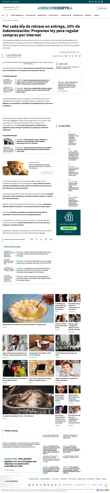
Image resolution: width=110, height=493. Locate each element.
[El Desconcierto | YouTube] (99, 1)
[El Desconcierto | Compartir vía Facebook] (66, 56)
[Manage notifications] (106, 485)
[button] (102, 8)
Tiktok (52, 485)
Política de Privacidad (67, 484)
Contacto (100, 484)
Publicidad (93, 484)
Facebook (29, 485)
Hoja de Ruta (53, 15)
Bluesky (59, 485)
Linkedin (44, 485)
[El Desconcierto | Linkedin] (102, 1)
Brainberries (34, 162)
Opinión (87, 15)
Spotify (48, 485)
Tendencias (41, 15)
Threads (56, 485)
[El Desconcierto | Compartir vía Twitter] (69, 56)
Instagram (37, 485)
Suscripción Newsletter (80, 484)
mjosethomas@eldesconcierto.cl (26, 491)
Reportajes (65, 15)
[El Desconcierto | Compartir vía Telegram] (80, 56)
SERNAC (14, 121)
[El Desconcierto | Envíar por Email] (76, 56)
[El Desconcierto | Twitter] (93, 1)
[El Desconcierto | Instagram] (96, 1)
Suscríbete (68, 228)
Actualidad (30, 15)
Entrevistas (77, 15)
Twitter (33, 485)
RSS (88, 484)
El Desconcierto (7, 20)
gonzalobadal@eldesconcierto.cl (59, 491)
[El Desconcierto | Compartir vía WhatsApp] (73, 56)
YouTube (41, 485)
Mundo (96, 15)
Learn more (46, 173)
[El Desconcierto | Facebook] (90, 1)
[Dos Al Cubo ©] (103, 491)
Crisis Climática (15, 2)
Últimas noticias (34, 479)
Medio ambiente (16, 15)
